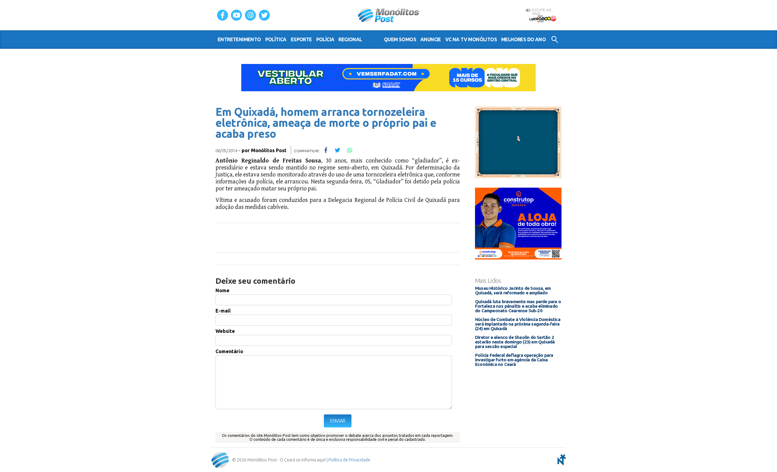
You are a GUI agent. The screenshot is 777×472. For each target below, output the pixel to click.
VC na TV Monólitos (471, 39)
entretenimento (239, 39)
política (276, 39)
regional (350, 39)
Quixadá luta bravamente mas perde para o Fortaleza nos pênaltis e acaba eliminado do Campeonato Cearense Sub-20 (518, 306)
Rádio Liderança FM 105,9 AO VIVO (542, 18)
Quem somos (400, 39)
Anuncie (430, 39)
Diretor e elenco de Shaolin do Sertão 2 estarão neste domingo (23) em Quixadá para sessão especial (515, 342)
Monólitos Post (388, 15)
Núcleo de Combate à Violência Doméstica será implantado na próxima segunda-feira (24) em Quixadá (517, 324)
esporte (301, 39)
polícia (325, 39)
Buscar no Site (555, 39)
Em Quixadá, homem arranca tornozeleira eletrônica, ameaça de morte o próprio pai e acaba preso (325, 122)
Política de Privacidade (349, 459)
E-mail (223, 310)
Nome (222, 290)
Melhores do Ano (523, 39)
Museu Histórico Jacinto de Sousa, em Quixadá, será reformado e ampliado (513, 290)
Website (225, 331)
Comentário (229, 351)
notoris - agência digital (560, 460)
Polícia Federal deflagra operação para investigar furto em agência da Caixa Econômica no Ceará (514, 360)
